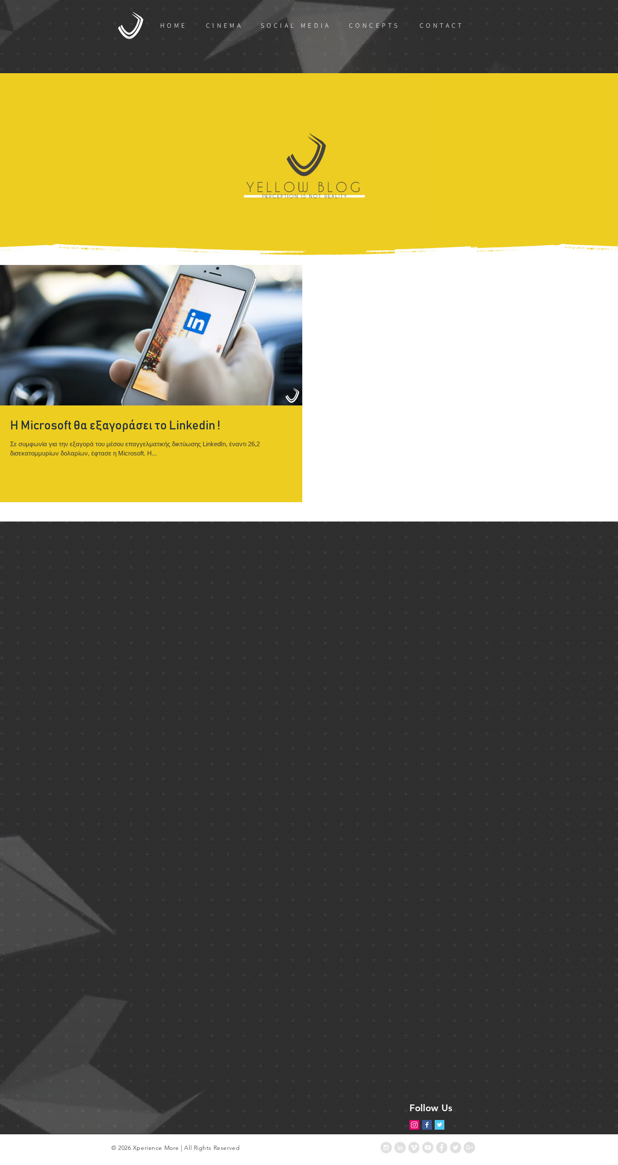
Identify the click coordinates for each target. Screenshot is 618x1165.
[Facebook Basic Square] (427, 1125)
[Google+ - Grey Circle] (469, 1147)
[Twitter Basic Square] (439, 1125)
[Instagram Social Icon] (414, 1125)
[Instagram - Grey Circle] (386, 1147)
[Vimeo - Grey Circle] (414, 1147)
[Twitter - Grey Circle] (455, 1147)
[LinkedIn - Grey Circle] (400, 1147)
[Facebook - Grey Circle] (441, 1147)
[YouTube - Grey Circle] (427, 1147)
